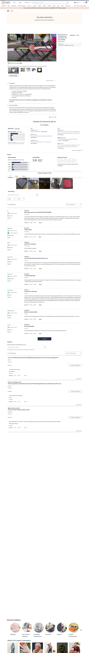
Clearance (29, 5)
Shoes (54, 5)
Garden (34, 5)
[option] (44, 8)
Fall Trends (13, 5)
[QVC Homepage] (8, 11)
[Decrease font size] (55, 80)
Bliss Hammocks (61, 41)
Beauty (44, 5)
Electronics (67, 5)
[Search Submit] (67, 2)
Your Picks (4, 5)
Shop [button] (14, 2)
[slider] (31, 58)
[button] (75, 2)
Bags (58, 5)
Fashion (39, 5)
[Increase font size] (54, 80)
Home (62, 5)
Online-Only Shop (21, 5)
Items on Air (27, 2)
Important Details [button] (13, 105)
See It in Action (13, 75)
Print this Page (53, 117)
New (9, 5)
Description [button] (12, 83)
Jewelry (49, 5)
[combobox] (49, 2)
